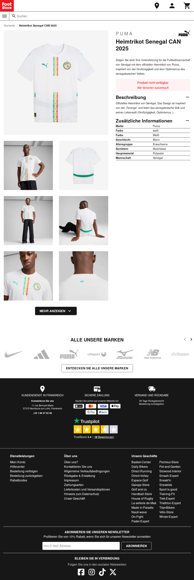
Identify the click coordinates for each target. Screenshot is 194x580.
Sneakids (165, 485)
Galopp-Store (140, 485)
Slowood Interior (170, 471)
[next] (191, 340)
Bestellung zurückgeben (151, 403)
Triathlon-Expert (170, 503)
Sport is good (168, 489)
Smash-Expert (168, 475)
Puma (124, 33)
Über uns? (71, 462)
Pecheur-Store (169, 462)
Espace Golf (139, 480)
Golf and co (139, 489)
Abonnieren (136, 546)
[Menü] (4, 16)
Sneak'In (165, 480)
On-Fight (137, 516)
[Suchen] (14, 16)
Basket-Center (141, 462)
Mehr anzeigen (52, 311)
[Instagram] (91, 572)
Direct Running (141, 471)
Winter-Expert (168, 516)
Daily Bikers (139, 466)
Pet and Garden (170, 466)
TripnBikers (167, 507)
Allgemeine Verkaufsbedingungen (87, 471)
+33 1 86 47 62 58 (42, 413)
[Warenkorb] (187, 5)
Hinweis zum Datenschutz (81, 494)
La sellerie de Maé (143, 503)
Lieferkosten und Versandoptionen (87, 489)
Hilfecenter (17, 466)
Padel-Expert (140, 521)
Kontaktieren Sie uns (42, 400)
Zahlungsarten (74, 485)
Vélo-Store (166, 512)
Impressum (71, 480)
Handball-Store (141, 494)
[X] (113, 572)
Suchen (22, 16)
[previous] (185, 340)
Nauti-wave (139, 512)
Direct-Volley (140, 475)
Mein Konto (17, 462)
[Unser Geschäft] (157, 5)
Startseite (9, 25)
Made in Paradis (142, 507)
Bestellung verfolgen (24, 471)
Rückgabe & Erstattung (79, 475)
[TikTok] (102, 572)
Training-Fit (167, 494)
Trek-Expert (167, 498)
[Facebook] (81, 572)
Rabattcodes (18, 480)
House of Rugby (142, 498)
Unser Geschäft (74, 498)
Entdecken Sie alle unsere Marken (97, 368)
